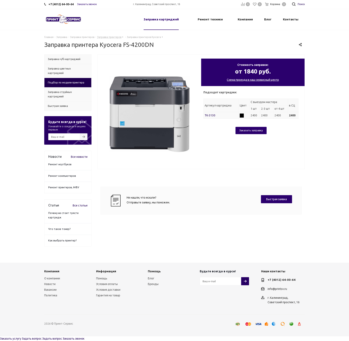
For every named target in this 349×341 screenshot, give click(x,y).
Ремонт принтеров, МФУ (63, 187)
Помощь (101, 278)
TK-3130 (210, 115)
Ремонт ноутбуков (59, 164)
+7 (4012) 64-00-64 (281, 279)
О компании (52, 278)
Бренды (153, 284)
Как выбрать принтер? (62, 240)
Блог (151, 278)
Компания (51, 271)
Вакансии (50, 289)
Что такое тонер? (59, 228)
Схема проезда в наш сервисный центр (253, 79)
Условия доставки (108, 289)
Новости (50, 284)
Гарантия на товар (108, 295)
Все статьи (80, 205)
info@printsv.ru (277, 288)
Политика (50, 295)
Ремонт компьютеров (62, 175)
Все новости (79, 156)
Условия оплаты (107, 284)
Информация (106, 271)
